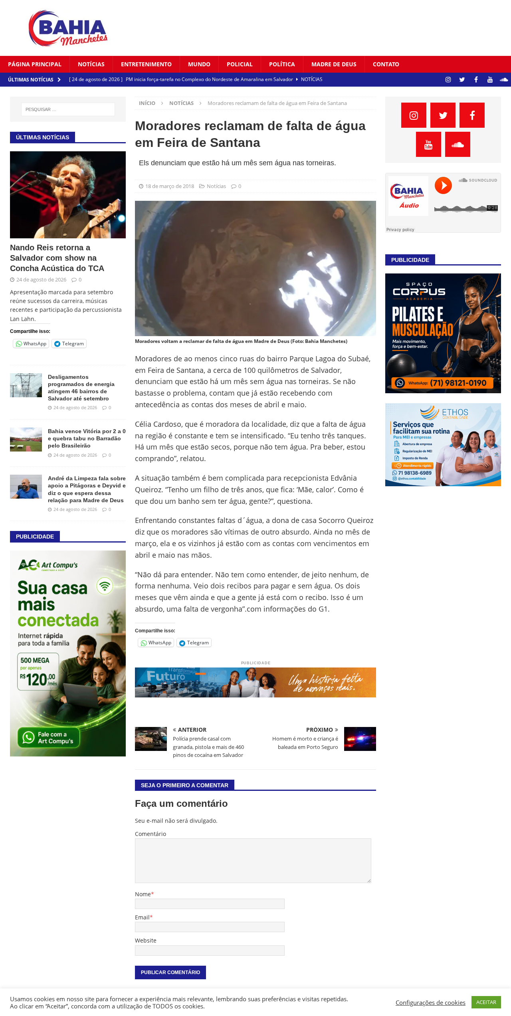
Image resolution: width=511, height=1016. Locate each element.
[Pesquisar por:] (68, 109)
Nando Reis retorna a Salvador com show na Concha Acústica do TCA (57, 258)
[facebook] (476, 80)
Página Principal (34, 64)
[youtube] (490, 80)
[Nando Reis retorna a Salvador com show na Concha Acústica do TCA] (68, 194)
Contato (386, 64)
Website (145, 940)
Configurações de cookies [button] (430, 1002)
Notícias (91, 64)
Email (142, 917)
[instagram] (448, 80)
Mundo (199, 64)
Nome (143, 894)
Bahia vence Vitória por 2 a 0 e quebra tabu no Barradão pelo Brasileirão (87, 438)
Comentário (150, 834)
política (282, 64)
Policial (240, 64)
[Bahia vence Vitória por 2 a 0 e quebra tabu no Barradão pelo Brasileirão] (26, 440)
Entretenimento (146, 64)
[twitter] (462, 80)
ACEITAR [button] (486, 1002)
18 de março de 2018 (169, 186)
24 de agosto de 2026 (41, 279)
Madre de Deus (334, 64)
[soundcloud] (504, 80)
